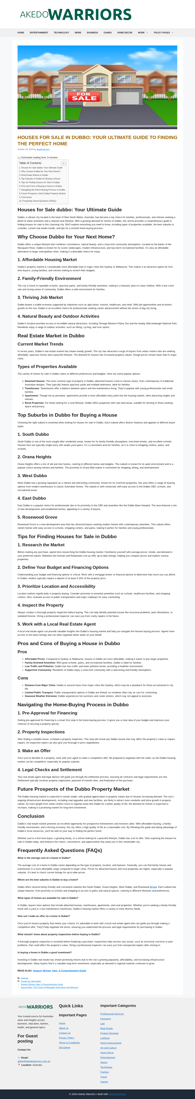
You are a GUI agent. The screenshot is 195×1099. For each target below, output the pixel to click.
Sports (103, 1062)
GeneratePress (117, 1094)
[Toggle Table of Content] (62, 163)
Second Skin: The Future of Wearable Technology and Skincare (49, 987)
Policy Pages (162, 32)
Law (102, 1023)
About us (63, 1028)
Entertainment (39, 32)
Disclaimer (64, 1047)
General (24, 978)
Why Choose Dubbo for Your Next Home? (40, 171)
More (141, 32)
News (78, 32)
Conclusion (26, 197)
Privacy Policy (66, 1038)
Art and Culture (108, 1048)
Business (92, 32)
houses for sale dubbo (31, 981)
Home (21, 32)
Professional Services (112, 1014)
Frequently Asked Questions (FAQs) (39, 201)
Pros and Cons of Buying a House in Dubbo (41, 186)
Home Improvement (110, 1043)
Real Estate (106, 1028)
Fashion (104, 1072)
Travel (103, 1077)
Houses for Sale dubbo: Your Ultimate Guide (41, 167)
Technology (61, 32)
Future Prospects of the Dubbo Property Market (43, 193)
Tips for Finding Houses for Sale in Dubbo (40, 182)
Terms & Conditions (69, 1042)
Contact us (65, 1033)
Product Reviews (109, 1033)
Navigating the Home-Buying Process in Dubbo (43, 190)
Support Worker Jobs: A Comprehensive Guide (59, 970)
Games (108, 32)
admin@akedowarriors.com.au (34, 1061)
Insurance (105, 1018)
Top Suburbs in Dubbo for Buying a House (40, 178)
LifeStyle (105, 1038)
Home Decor (124, 32)
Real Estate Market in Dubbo (34, 175)
